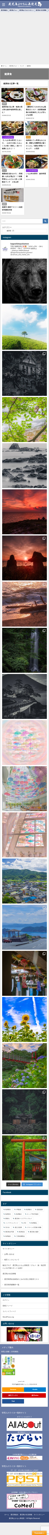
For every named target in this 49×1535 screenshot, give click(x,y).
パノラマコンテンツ (11, 1223)
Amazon (13, 1389)
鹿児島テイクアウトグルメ (23, 1218)
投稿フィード (8, 1306)
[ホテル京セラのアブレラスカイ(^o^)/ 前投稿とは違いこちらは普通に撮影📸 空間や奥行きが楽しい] (24, 788)
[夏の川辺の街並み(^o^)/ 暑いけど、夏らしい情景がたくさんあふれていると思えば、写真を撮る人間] (24, 881)
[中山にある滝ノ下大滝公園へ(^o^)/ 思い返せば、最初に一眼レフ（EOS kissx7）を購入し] (24, 650)
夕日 (24, 1223)
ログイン (6, 1300)
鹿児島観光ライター (25, 1432)
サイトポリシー (8, 1248)
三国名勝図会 (20, 1236)
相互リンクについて (11, 1259)
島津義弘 (34, 1223)
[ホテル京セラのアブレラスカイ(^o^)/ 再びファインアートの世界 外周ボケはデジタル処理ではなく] (24, 742)
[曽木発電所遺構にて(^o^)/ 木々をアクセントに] (24, 373)
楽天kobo (35, 1395)
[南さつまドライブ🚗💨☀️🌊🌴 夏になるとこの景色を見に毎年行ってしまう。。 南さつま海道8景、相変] (24, 927)
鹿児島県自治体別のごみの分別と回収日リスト (21, 1279)
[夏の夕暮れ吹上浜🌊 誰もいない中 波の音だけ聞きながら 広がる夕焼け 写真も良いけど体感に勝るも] (24, 511)
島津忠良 (22, 1232)
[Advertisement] (24, 38)
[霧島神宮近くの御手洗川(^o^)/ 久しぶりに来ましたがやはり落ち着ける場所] (24, 1157)
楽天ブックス (13, 1395)
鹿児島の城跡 (34, 1232)
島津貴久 (8, 1214)
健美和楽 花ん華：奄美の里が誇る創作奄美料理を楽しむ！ (12, 109)
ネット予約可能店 (32, 1214)
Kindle (35, 1389)
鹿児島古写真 (9, 1232)
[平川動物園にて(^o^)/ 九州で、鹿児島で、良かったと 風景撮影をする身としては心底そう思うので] (24, 281)
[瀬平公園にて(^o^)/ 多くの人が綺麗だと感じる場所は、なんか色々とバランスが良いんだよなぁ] (24, 696)
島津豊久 (8, 1209)
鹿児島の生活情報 (41, 10)
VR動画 (18, 1209)
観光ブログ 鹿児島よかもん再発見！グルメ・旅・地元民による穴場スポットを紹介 (24, 1266)
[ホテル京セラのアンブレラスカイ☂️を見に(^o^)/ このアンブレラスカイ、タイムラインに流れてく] (24, 834)
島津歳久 (8, 1236)
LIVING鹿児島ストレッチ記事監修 (24, 1454)
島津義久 (19, 1214)
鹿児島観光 (4, 10)
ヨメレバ (28, 1381)
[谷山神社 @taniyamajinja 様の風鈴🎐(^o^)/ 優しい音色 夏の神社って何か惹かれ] (24, 973)
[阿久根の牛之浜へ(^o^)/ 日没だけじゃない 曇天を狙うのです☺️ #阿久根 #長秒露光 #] (24, 465)
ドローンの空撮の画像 (34, 1227)
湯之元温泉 (18, 1227)
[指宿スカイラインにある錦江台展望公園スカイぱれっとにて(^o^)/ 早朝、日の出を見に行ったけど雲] (24, 1065)
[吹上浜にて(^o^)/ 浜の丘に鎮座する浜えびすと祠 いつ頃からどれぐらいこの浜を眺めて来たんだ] (24, 557)
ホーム (6, 1514)
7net (13, 1401)
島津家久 (29, 1209)
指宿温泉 (40, 1209)
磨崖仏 (7, 1218)
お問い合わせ (9, 1254)
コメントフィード (9, 1311)
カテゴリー (7, 227)
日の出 (7, 1227)
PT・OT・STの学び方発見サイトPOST (24, 1470)
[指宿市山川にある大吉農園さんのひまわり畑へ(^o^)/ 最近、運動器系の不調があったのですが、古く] (24, 1019)
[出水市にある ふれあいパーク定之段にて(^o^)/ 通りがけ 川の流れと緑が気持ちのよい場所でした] (24, 419)
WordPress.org (8, 1317)
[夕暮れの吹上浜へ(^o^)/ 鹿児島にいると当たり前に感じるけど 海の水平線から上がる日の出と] (24, 604)
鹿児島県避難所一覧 (11, 1284)
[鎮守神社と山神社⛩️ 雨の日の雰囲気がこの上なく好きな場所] (24, 1111)
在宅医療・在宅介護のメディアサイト (24, 1492)
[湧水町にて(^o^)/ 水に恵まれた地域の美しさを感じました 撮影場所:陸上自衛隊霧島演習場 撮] (24, 327)
